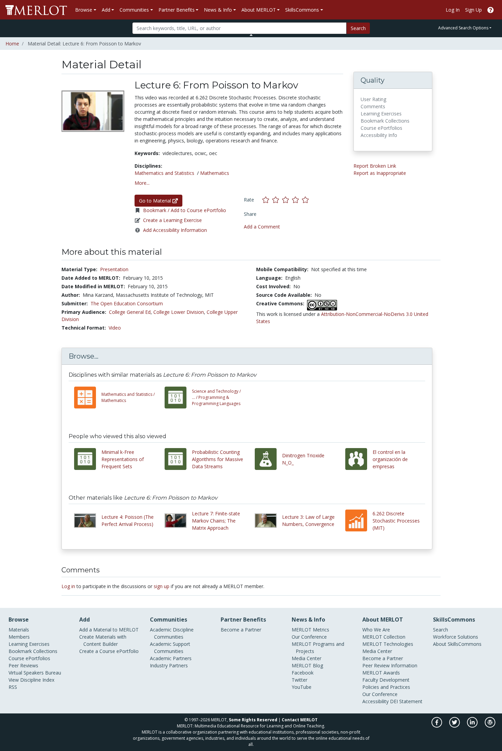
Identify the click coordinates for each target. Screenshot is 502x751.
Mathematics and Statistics (164, 173)
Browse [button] (83, 9)
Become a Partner (241, 629)
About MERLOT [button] (258, 9)
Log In (453, 9)
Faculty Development (385, 680)
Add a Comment (262, 226)
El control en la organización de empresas (390, 459)
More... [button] (142, 183)
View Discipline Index (31, 680)
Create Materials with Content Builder (102, 640)
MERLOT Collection (383, 637)
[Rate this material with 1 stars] (267, 199)
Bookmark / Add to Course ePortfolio (184, 210)
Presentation (114, 269)
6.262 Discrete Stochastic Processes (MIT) (396, 520)
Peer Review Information (389, 665)
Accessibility (375, 701)
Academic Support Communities (170, 647)
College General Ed (130, 312)
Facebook (302, 672)
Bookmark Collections (33, 651)
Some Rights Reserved (253, 720)
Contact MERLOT (300, 720)
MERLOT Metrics (310, 629)
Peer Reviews (23, 665)
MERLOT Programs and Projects (318, 647)
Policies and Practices (386, 687)
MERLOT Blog (307, 665)
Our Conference (309, 637)
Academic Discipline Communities (172, 633)
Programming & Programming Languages (216, 397)
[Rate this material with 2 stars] (277, 199)
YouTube (301, 687)
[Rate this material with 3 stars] (287, 199)
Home (12, 43)
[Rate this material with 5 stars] (306, 199)
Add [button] (106, 9)
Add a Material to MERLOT (109, 629)
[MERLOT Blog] (490, 725)
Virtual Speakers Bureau (35, 672)
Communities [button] (134, 9)
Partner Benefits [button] (176, 9)
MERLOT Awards (381, 672)
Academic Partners (171, 658)
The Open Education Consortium (126, 303)
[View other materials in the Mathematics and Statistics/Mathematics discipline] (87, 397)
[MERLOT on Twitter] (455, 725)
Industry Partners (169, 665)
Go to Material (155, 200)
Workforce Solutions (455, 637)
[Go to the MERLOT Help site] (491, 9)
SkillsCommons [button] (302, 9)
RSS (13, 687)
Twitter (299, 680)
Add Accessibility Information (175, 230)
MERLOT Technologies (387, 644)
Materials (19, 629)
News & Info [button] (218, 9)
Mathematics (214, 173)
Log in (68, 586)
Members (19, 637)
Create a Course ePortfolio (109, 651)
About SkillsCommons (457, 644)
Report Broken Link (374, 166)
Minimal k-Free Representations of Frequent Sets (122, 459)
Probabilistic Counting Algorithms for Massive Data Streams (217, 459)
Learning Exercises (29, 644)
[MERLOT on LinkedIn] (472, 725)
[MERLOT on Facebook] (437, 725)
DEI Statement (406, 701)
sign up (161, 586)
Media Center (306, 658)
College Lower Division (178, 312)
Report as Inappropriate (379, 173)
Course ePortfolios (29, 658)
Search (358, 28)
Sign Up (473, 9)
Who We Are (376, 629)
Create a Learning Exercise (172, 220)
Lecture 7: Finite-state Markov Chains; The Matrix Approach (216, 520)
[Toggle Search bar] (251, 34)
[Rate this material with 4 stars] (297, 199)
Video (115, 327)
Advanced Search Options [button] (463, 28)
